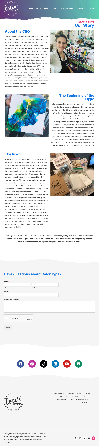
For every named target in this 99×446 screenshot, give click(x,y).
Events (46, 8)
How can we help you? (11, 299)
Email (6, 291)
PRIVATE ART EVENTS (80, 396)
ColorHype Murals (67, 8)
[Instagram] (32, 364)
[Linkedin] (55, 364)
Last (33, 287)
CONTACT (86, 403)
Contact (92, 8)
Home (31, 8)
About (38, 8)
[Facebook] (20, 364)
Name (6, 281)
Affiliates (81, 8)
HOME (55, 393)
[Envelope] (78, 364)
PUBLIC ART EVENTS (74, 393)
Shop (55, 8)
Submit (8, 327)
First (5, 287)
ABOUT (62, 393)
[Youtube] (67, 364)
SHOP (76, 399)
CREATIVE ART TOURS (64, 399)
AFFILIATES (84, 399)
